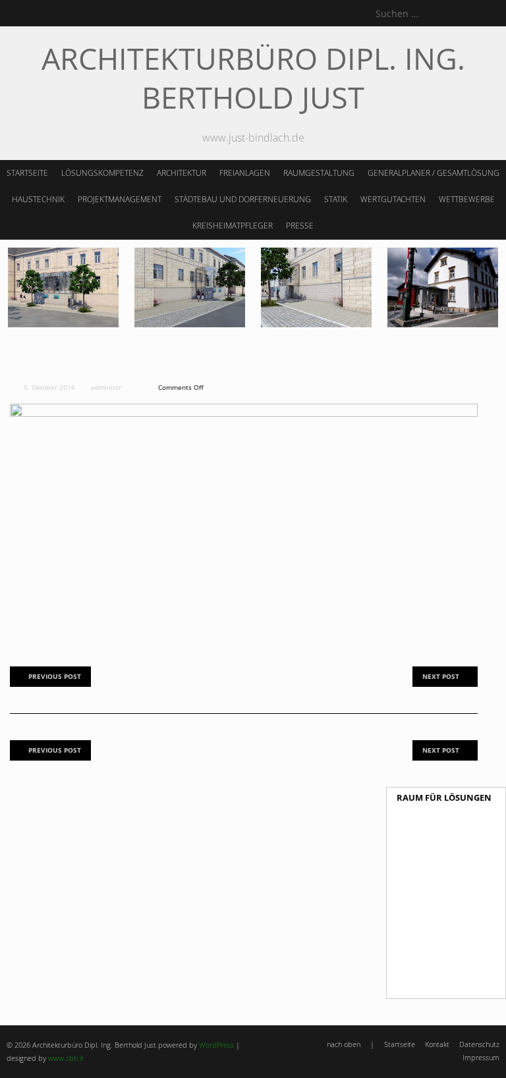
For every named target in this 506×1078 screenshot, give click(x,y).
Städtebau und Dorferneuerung (243, 199)
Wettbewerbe (467, 199)
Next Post (440, 676)
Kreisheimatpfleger (232, 225)
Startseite (27, 172)
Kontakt (437, 1044)
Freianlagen (244, 172)
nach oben (343, 1044)
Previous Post (54, 676)
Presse (300, 225)
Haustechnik (38, 199)
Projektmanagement (119, 199)
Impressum (481, 1057)
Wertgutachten (393, 199)
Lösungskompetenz (102, 172)
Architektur (181, 172)
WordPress (216, 1045)
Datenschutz (479, 1044)
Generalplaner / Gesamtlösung (433, 172)
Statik (335, 199)
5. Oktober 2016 (48, 387)
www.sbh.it (66, 1058)
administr (106, 387)
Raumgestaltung (318, 172)
